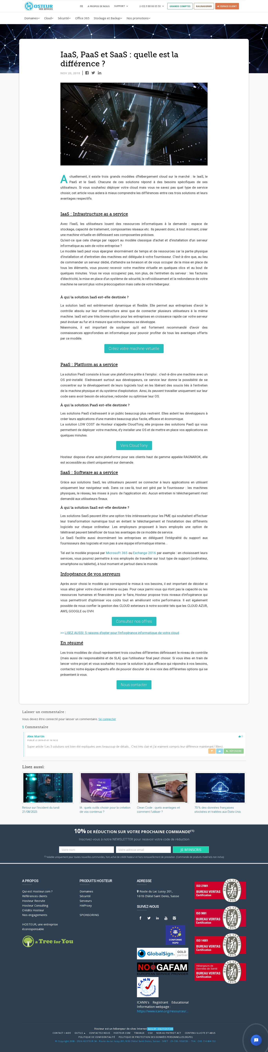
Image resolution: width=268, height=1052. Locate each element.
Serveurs (86, 901)
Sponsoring (89, 915)
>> (119, 633)
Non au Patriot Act (168, 1033)
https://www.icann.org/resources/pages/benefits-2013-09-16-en (163, 1011)
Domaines (31, 18)
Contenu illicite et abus (200, 1033)
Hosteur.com (122, 1033)
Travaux (139, 1033)
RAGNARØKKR (204, 6)
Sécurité (63, 18)
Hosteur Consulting (35, 905)
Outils (79, 1033)
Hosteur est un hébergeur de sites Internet (120, 1028)
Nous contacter (134, 684)
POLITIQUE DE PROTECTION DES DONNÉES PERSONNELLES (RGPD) (156, 1037)
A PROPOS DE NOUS (99, 6)
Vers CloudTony (134, 445)
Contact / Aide (62, 1033)
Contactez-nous (99, 1033)
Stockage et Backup (107, 18)
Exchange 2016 (144, 553)
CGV (150, 1033)
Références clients (34, 896)
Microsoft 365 (117, 553)
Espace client (228, 6)
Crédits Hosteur (33, 910)
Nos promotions (138, 18)
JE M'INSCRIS (190, 849)
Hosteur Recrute (33, 901)
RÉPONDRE (235, 751)
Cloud (48, 18)
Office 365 (82, 18)
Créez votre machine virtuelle (134, 348)
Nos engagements (34, 915)
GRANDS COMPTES (180, 6)
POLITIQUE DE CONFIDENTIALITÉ (96, 1037)
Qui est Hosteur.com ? (37, 891)
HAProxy (86, 905)
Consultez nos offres (134, 621)
